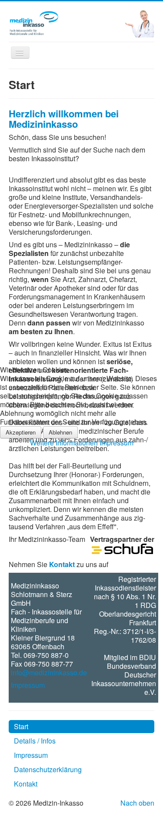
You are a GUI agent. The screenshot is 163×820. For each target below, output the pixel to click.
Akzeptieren (21, 432)
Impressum (116, 443)
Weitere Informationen (64, 443)
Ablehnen (60, 432)
